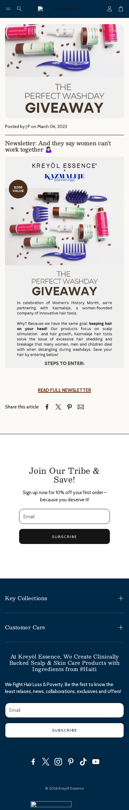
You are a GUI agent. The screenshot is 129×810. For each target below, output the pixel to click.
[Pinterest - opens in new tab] (71, 761)
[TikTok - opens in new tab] (83, 761)
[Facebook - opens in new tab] (33, 761)
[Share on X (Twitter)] (58, 407)
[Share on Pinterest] (69, 407)
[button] (8, 8)
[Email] (81, 407)
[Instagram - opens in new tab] (58, 761)
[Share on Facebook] (47, 407)
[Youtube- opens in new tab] (96, 761)
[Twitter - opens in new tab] (45, 761)
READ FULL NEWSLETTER (64, 390)
